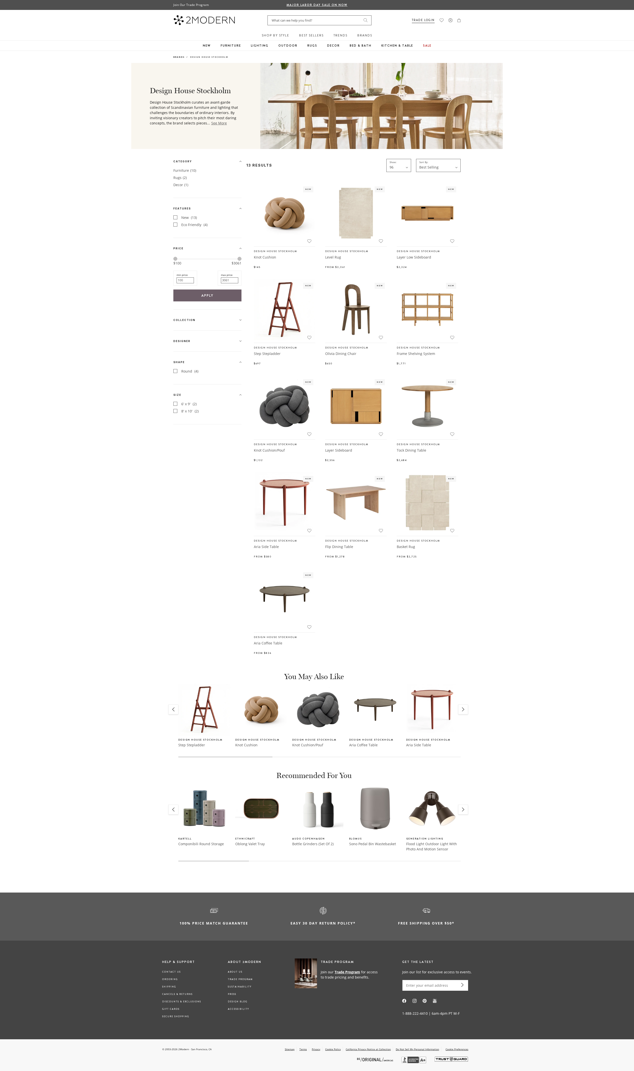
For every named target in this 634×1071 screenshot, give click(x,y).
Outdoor (287, 45)
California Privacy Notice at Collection (368, 1049)
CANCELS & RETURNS (177, 994)
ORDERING (170, 979)
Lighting (259, 45)
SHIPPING (169, 986)
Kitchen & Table (397, 45)
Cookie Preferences (457, 1049)
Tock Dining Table (411, 450)
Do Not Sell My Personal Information (417, 1049)
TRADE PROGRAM (240, 979)
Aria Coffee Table (268, 643)
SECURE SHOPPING (175, 1016)
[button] (459, 20)
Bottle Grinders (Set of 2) (313, 843)
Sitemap (289, 1049)
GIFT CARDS (171, 1009)
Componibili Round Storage (201, 843)
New (207, 45)
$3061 (236, 263)
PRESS (232, 994)
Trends (340, 35)
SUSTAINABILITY (240, 986)
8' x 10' (190, 411)
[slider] (175, 259)
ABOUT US (235, 971)
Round (189, 371)
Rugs (312, 45)
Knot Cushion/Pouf (269, 450)
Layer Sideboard (338, 450)
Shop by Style (275, 35)
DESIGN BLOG (237, 1001)
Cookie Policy (333, 1049)
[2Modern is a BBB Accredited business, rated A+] (414, 1062)
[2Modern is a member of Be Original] (375, 1059)
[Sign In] (450, 20)
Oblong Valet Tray (250, 843)
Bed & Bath (360, 45)
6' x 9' (189, 404)
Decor (333, 45)
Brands (364, 35)
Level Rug (333, 257)
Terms (303, 1049)
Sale (427, 45)
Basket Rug (406, 546)
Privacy (316, 1049)
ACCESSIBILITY (238, 1009)
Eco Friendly (194, 224)
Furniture (231, 45)
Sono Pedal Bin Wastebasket (372, 843)
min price (182, 275)
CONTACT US (171, 971)
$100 (177, 263)
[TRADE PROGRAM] (338, 974)
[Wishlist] (442, 20)
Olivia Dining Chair (340, 353)
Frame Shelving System (416, 353)
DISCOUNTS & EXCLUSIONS (181, 1001)
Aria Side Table (266, 546)
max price (227, 275)
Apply (207, 295)
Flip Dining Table (339, 546)
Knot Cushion (265, 257)
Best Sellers (311, 35)
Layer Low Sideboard (414, 257)
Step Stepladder (267, 353)
